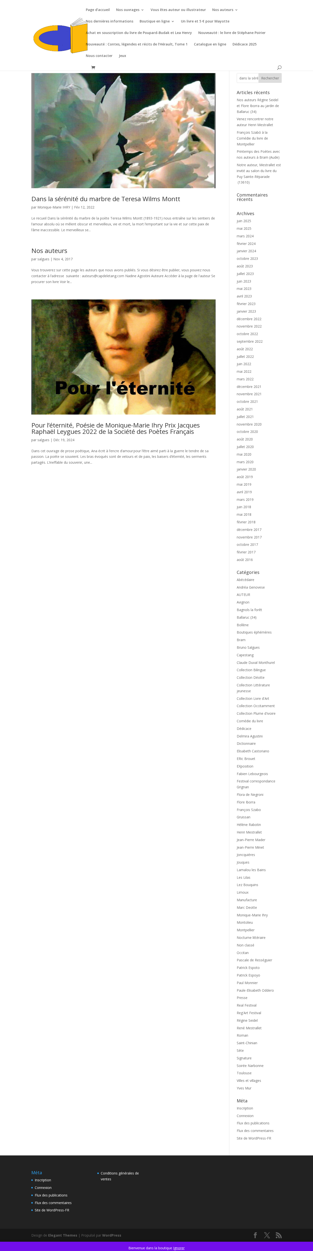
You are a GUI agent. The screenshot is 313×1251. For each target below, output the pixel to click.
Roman (242, 1035)
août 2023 (245, 266)
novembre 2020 (249, 424)
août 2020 (245, 439)
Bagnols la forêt (249, 609)
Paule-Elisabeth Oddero (255, 990)
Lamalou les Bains (251, 869)
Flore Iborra (246, 802)
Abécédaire (245, 579)
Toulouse (244, 1073)
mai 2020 (244, 454)
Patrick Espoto (248, 967)
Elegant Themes (62, 1235)
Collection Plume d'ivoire (256, 713)
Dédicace (244, 728)
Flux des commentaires (255, 1130)
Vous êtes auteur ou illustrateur (178, 10)
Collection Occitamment (256, 705)
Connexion (245, 1115)
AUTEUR (243, 594)
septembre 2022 (250, 341)
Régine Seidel (247, 1020)
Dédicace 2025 (245, 44)
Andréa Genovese (251, 587)
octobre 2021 (247, 401)
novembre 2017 (249, 537)
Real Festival (247, 1005)
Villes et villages (249, 1080)
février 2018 (246, 522)
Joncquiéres (246, 854)
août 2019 (245, 476)
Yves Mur (244, 1088)
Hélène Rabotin (249, 824)
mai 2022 (244, 371)
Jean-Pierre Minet (250, 847)
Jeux (122, 56)
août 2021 (245, 409)
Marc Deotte (247, 907)
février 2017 (246, 552)
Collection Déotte (251, 677)
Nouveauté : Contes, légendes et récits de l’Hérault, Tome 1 (137, 44)
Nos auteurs (222, 10)
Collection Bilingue (251, 670)
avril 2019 (244, 492)
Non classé (245, 945)
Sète (240, 1050)
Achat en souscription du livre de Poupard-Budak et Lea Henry (139, 33)
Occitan (243, 952)
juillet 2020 (245, 446)
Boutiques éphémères (254, 632)
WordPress (111, 1235)
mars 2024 (245, 236)
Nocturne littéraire (251, 937)
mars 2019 (245, 499)
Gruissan (243, 817)
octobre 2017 (247, 544)
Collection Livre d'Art (253, 698)
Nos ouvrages (127, 10)
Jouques (243, 862)
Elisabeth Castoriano (253, 751)
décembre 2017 (249, 529)
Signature (244, 1058)
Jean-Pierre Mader (251, 839)
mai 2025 (244, 228)
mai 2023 (244, 288)
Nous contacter (99, 56)
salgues (43, 259)
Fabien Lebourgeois (252, 773)
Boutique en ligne (155, 21)
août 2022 (245, 349)
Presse (242, 997)
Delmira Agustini (250, 736)
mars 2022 (245, 379)
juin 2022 (244, 364)
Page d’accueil (98, 10)
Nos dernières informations (109, 21)
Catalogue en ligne (210, 44)
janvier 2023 (246, 311)
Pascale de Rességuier (254, 960)
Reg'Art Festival (249, 1012)
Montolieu (245, 922)
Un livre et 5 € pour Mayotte (205, 21)
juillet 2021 (245, 416)
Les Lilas (243, 877)
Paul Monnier (247, 982)
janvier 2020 (246, 469)
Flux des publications (253, 1123)
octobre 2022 (247, 333)
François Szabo (249, 809)
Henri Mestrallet (249, 832)
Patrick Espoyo (248, 975)
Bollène (243, 625)
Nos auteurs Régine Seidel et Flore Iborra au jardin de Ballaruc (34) (258, 106)
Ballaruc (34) (247, 617)
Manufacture (247, 900)
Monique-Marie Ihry (252, 915)
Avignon (243, 602)
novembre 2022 (249, 326)
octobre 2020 (247, 431)
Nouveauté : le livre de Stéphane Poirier (232, 33)
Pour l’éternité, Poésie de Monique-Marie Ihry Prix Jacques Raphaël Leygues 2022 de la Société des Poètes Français (115, 428)
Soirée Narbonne (250, 1065)
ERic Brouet (246, 758)
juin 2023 (244, 281)
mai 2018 (244, 514)
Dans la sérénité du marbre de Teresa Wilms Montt (105, 198)
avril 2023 (244, 296)
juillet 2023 (245, 273)
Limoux (242, 892)
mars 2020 (245, 462)
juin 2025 (244, 221)
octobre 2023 (247, 258)
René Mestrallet (249, 1028)
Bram (241, 639)
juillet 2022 (245, 356)
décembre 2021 (249, 386)
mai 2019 (244, 484)
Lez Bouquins (247, 884)
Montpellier (246, 930)
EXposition (245, 766)
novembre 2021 (249, 394)
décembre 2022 (249, 319)
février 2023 (246, 303)
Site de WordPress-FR (254, 1138)
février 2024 (246, 243)
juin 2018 (244, 507)
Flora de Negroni (250, 794)
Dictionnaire (246, 743)
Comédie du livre (250, 721)
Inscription (245, 1108)
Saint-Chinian (247, 1043)
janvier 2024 (246, 251)
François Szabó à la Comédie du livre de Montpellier (252, 138)
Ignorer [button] (179, 1248)
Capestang (245, 655)
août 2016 (245, 559)
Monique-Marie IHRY (53, 207)
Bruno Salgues (248, 647)
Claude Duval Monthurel (256, 662)
